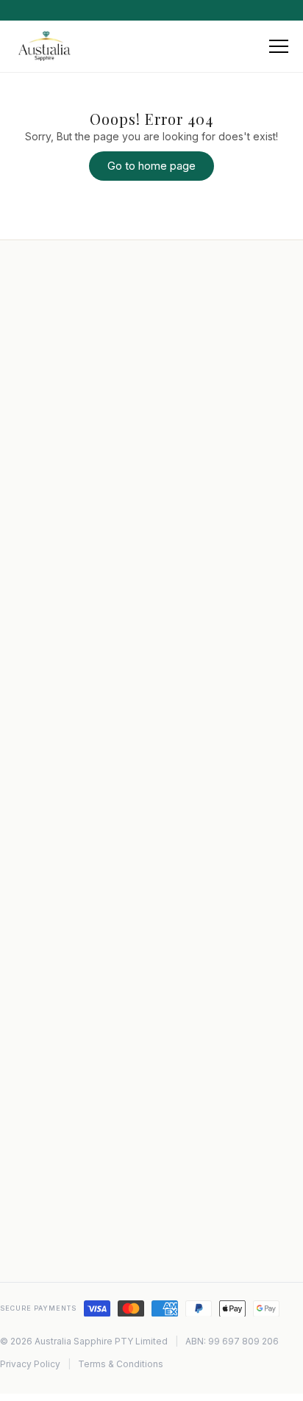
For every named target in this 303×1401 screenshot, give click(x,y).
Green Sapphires (69, 1086)
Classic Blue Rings (73, 1045)
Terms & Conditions (120, 1363)
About (43, 623)
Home (43, 602)
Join (248, 477)
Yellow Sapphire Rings (82, 1065)
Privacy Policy (62, 705)
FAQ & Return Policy (76, 685)
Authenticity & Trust (76, 888)
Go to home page (151, 166)
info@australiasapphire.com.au (118, 1186)
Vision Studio (60, 806)
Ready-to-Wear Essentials (90, 847)
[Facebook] (72, 1254)
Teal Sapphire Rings (77, 1003)
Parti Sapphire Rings (77, 1024)
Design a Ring (62, 726)
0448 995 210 (78, 1208)
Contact (48, 643)
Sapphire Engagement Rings (96, 868)
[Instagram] (41, 1254)
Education (52, 664)
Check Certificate (71, 746)
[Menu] (278, 46)
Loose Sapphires (69, 983)
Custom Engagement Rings (93, 826)
